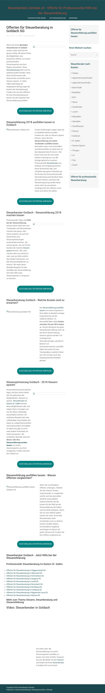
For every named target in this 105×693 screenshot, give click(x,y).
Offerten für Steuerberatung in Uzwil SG (22, 581)
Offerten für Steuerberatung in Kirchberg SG (24, 587)
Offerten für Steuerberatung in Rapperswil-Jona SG (27, 592)
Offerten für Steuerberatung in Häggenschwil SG (26, 570)
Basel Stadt (77, 87)
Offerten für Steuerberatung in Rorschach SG (24, 584)
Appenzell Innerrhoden (81, 83)
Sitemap (49, 690)
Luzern (75, 112)
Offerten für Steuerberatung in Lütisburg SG (24, 590)
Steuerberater (52, 163)
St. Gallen (76, 141)
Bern (74, 97)
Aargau (75, 73)
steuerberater (30, 36)
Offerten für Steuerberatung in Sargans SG (23, 579)
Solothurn (76, 136)
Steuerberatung (12, 70)
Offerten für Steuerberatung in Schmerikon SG (25, 576)
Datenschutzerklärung (37, 18)
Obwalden (76, 121)
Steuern (60, 660)
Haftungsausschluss (57, 18)
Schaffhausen (78, 126)
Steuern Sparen (78, 145)
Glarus (75, 102)
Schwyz (75, 131)
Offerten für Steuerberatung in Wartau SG (23, 595)
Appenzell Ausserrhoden (82, 78)
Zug (73, 160)
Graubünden (77, 107)
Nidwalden (76, 116)
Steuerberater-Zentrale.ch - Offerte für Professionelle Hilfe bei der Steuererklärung (52, 10)
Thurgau (75, 150)
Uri (73, 155)
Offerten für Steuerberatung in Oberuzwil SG (24, 573)
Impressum (73, 18)
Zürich (74, 165)
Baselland (76, 92)
